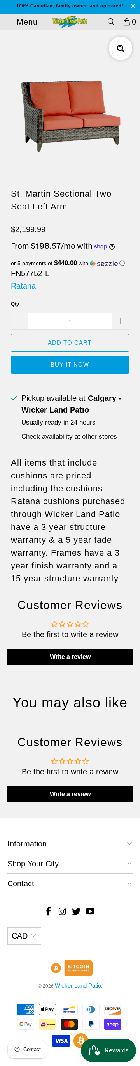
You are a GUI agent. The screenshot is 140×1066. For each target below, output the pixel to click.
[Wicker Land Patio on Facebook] (49, 912)
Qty (15, 304)
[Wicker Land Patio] (70, 22)
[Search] (111, 22)
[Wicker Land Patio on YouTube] (90, 912)
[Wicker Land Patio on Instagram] (62, 912)
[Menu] (4, 22)
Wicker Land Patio (78, 985)
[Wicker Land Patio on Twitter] (76, 912)
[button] (70, 263)
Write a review (70, 656)
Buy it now (70, 364)
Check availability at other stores (69, 436)
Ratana (23, 286)
